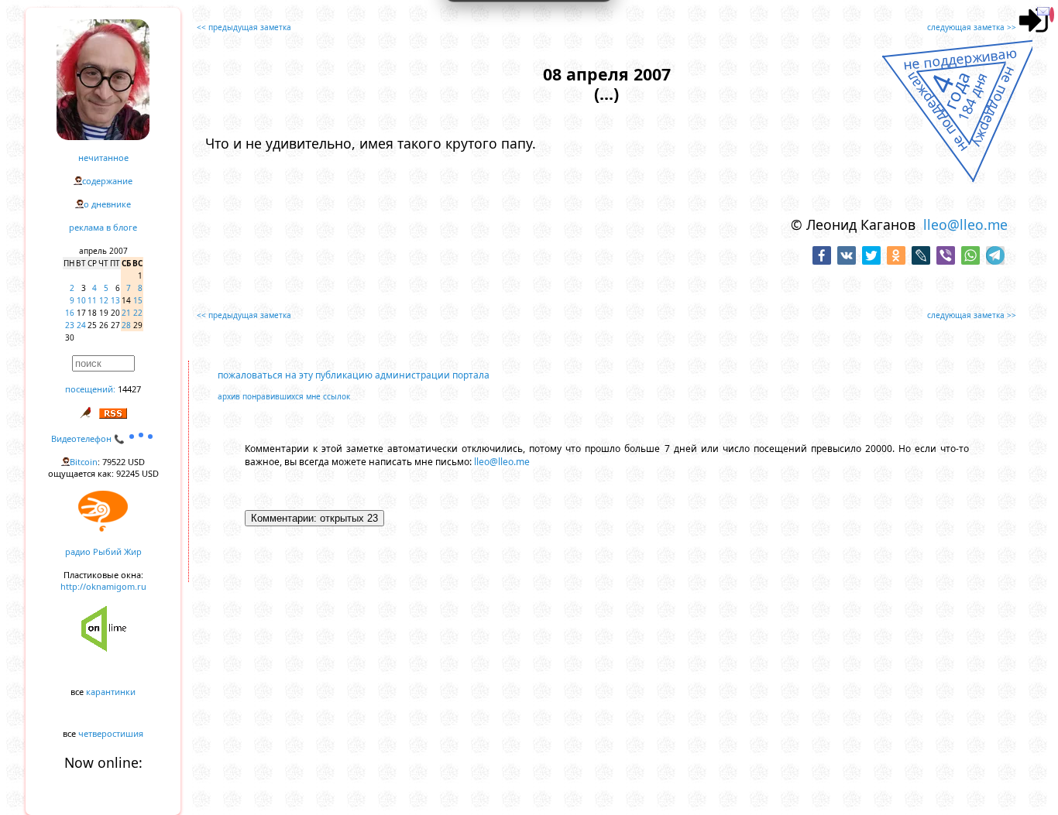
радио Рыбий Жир (103, 551)
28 (126, 325)
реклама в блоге (103, 227)
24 (81, 325)
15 (138, 300)
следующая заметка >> (971, 27)
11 (92, 300)
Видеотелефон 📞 (89, 438)
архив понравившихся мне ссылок (284, 396)
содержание (107, 181)
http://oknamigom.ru (103, 586)
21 (126, 312)
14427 (129, 389)
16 (69, 312)
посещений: (90, 389)
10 (81, 300)
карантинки (111, 691)
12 (103, 300)
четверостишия (110, 733)
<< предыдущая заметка (244, 27)
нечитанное (103, 157)
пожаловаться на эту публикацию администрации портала (353, 375)
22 (138, 312)
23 (69, 325)
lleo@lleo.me (965, 224)
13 (115, 300)
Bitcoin (84, 461)
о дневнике (107, 204)
